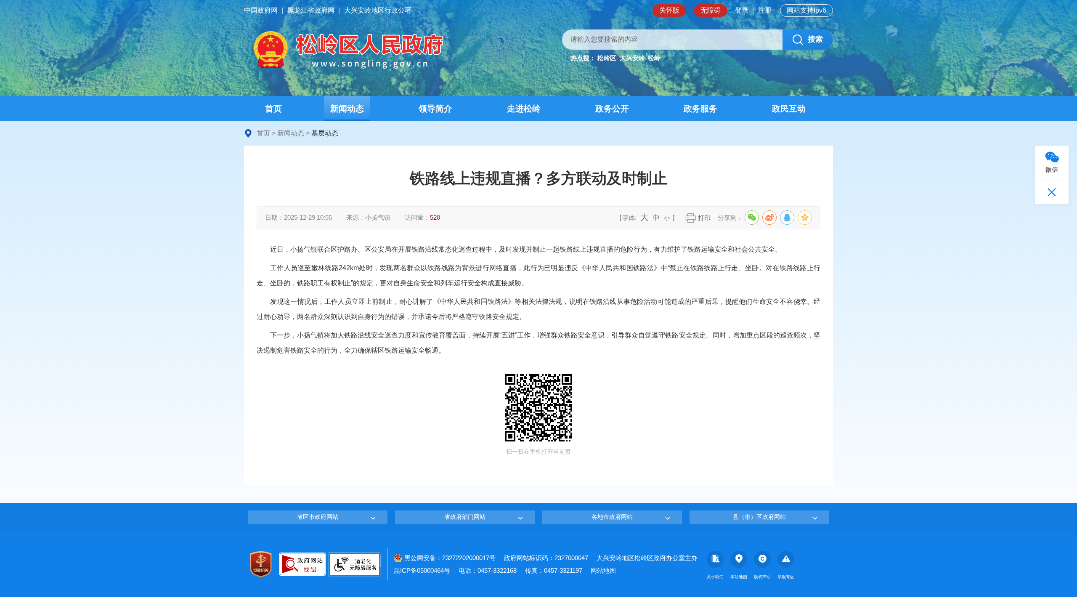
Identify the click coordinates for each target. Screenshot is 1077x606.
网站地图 (603, 570)
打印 (704, 217)
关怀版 (669, 10)
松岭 (654, 57)
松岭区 (606, 57)
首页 (263, 133)
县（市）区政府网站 (759, 516)
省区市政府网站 (317, 516)
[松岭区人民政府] (347, 49)
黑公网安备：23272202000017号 (450, 557)
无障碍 (710, 10)
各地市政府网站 (612, 516)
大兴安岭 (632, 57)
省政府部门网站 (464, 516)
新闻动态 (290, 133)
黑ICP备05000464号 (422, 570)
